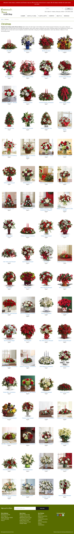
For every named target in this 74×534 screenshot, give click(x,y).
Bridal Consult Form (42, 516)
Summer (23, 15)
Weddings (66, 15)
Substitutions (41, 524)
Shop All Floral (31, 15)
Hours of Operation (42, 522)
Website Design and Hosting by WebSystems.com (63, 531)
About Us (40, 514)
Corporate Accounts (43, 519)
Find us (2, 520)
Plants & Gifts (43, 15)
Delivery (40, 520)
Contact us (40, 517)
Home (2, 19)
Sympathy (51, 15)
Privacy (40, 523)
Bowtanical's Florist (6, 11)
